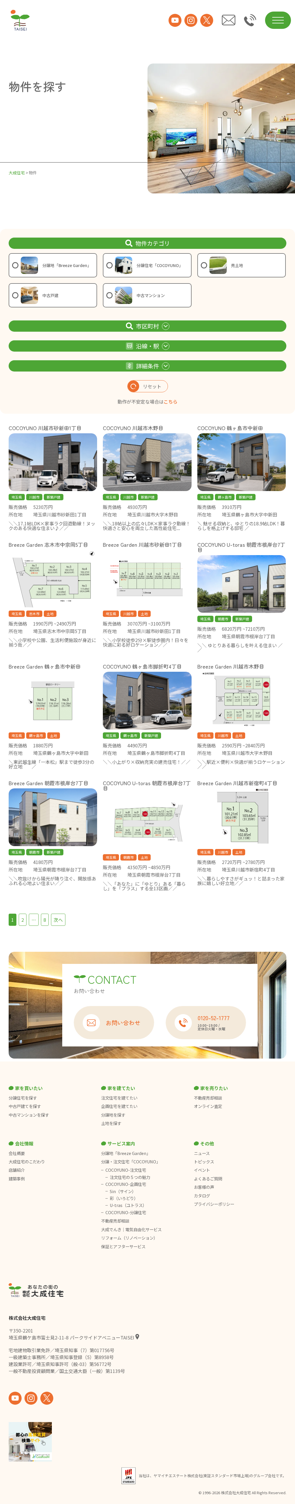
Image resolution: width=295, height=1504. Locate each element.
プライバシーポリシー (214, 1204)
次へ (58, 919)
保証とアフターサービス (123, 1246)
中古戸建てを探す (25, 1106)
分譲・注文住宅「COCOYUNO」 (130, 1162)
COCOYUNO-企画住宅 (125, 1184)
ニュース (202, 1153)
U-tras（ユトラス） (128, 1205)
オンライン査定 (208, 1106)
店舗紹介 (17, 1170)
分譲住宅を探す (23, 1098)
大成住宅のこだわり (27, 1162)
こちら (170, 401)
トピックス (204, 1162)
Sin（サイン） (123, 1191)
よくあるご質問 (208, 1179)
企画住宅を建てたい (119, 1106)
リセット (152, 386)
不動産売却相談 (208, 1098)
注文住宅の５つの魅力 (130, 1177)
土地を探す (111, 1123)
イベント (202, 1170)
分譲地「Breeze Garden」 (125, 1153)
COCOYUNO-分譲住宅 (125, 1212)
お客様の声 (204, 1187)
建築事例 (17, 1179)
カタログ (202, 1196)
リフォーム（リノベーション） (129, 1238)
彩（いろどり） (124, 1198)
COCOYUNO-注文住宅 (125, 1170)
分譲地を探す (113, 1115)
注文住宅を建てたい (119, 1098)
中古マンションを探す (29, 1115)
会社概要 (17, 1153)
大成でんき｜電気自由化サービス (131, 1229)
